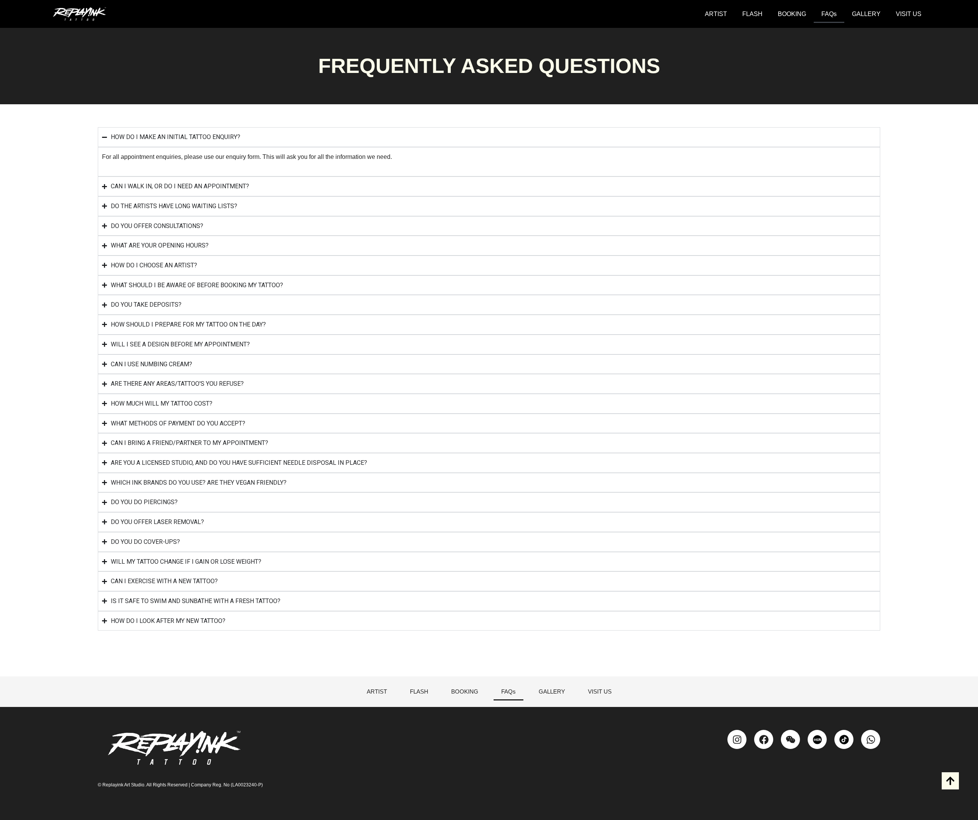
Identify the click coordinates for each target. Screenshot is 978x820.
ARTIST (716, 14)
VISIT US (908, 14)
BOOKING (792, 14)
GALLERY (866, 14)
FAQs (829, 14)
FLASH (752, 14)
